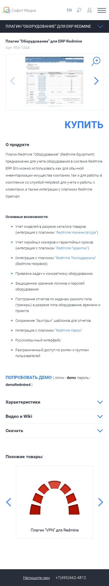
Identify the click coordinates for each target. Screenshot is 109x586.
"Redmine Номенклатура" (76, 232)
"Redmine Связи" (68, 330)
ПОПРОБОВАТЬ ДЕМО (29, 377)
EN (69, 10)
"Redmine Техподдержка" (75, 258)
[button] (54, 402)
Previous (8, 502)
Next (100, 502)
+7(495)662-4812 (71, 577)
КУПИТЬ (84, 125)
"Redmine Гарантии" (71, 248)
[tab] (54, 402)
